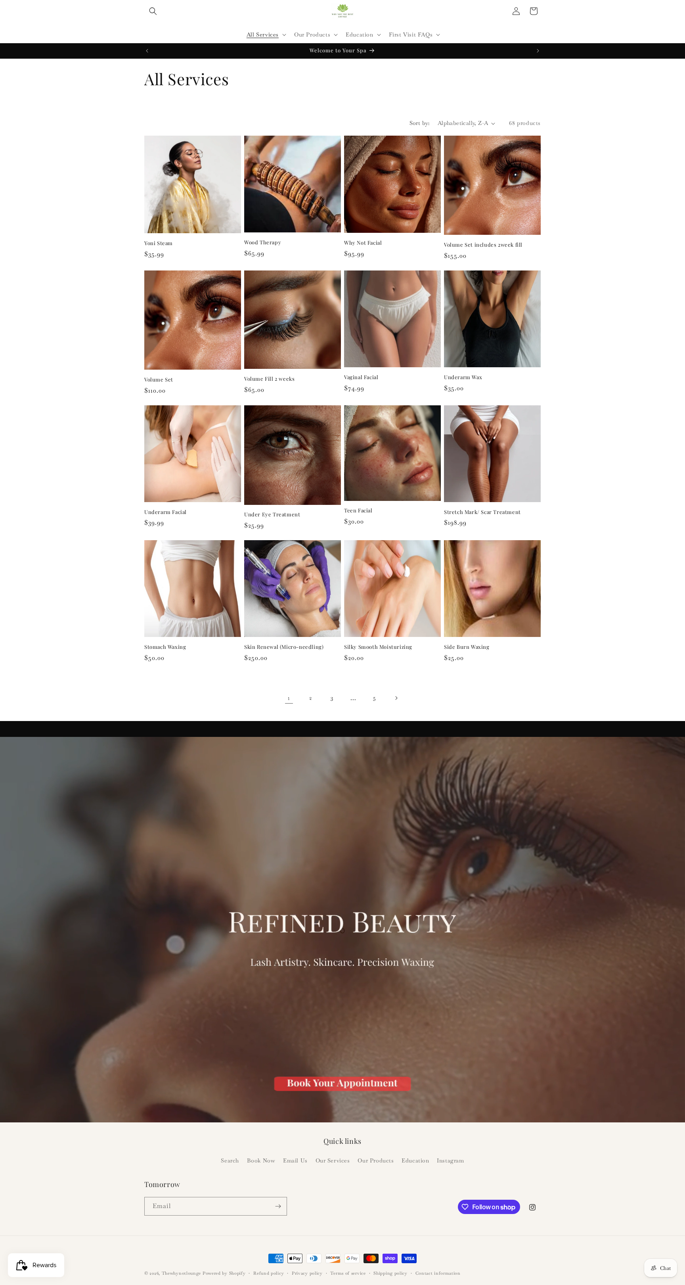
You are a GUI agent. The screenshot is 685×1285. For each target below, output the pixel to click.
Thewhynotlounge (181, 1273)
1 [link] (289, 698)
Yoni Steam (158, 243)
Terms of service (347, 1273)
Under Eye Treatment (272, 514)
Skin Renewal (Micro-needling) (283, 647)
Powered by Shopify (224, 1273)
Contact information (438, 1273)
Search (230, 1160)
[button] (153, 11)
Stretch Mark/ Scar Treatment (482, 512)
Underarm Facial (165, 512)
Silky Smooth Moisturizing (378, 647)
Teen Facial (358, 510)
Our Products (376, 1160)
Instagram (450, 1160)
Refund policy (268, 1273)
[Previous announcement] (147, 50)
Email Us (295, 1160)
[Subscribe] (278, 1206)
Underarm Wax (463, 377)
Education (415, 1160)
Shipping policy (390, 1273)
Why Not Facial (363, 243)
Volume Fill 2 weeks (269, 379)
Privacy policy (307, 1273)
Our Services (333, 1160)
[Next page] (396, 698)
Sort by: (419, 123)
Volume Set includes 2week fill (483, 245)
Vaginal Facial (361, 377)
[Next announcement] (538, 50)
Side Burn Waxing (467, 647)
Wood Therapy (262, 242)
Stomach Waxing (165, 647)
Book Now (261, 1160)
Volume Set (158, 379)
